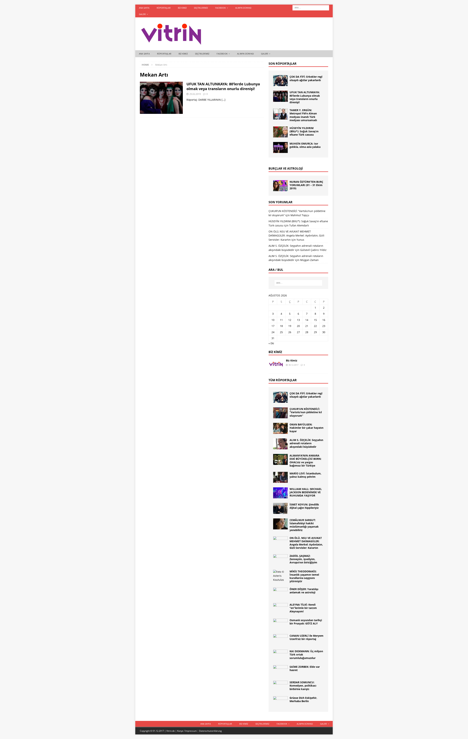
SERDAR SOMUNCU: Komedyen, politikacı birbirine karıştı (303, 686)
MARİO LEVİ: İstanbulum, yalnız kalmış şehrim (305, 475)
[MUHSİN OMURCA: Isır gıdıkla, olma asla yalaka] (280, 147)
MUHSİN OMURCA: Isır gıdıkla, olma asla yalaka (305, 145)
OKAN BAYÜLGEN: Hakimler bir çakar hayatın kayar (306, 428)
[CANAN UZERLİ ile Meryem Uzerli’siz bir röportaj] (280, 639)
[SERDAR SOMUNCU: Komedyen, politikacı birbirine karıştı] (280, 686)
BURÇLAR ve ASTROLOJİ (286, 168)
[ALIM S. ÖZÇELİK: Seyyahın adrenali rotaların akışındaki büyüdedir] (280, 443)
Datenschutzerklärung (210, 730)
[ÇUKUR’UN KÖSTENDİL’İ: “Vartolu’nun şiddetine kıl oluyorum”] (280, 412)
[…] (223, 99)
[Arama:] (310, 7)
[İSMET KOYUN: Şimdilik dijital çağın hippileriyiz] (280, 508)
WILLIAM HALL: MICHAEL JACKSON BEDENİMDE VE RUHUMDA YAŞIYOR (306, 492)
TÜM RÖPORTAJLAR (283, 380)
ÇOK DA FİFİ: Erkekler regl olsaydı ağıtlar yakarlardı (306, 78)
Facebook (220, 7)
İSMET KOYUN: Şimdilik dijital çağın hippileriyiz (304, 506)
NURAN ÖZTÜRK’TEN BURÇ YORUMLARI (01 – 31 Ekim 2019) (306, 185)
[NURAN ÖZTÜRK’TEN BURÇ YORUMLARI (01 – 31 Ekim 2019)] (280, 185)
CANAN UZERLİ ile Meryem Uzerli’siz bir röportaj (306, 637)
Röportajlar (164, 7)
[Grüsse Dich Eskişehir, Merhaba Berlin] (280, 701)
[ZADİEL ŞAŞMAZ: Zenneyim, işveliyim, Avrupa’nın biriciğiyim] (280, 559)
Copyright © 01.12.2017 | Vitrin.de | (158, 730)
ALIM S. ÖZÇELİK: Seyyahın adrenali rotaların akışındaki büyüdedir (306, 443)
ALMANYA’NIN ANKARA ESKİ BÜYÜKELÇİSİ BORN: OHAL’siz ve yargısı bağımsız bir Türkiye (305, 460)
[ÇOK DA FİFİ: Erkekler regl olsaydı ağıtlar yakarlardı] (280, 80)
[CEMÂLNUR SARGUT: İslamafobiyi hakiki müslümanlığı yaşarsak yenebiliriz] (280, 523)
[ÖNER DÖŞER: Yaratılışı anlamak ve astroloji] (280, 593)
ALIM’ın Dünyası (243, 7)
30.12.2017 (293, 364)
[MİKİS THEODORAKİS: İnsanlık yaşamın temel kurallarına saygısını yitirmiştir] (280, 576)
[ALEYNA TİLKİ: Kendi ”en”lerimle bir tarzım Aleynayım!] (280, 608)
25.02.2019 (195, 94)
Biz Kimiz (182, 7)
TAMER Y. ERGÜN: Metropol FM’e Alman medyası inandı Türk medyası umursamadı (303, 115)
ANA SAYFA (144, 7)
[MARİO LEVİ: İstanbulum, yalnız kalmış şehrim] (280, 477)
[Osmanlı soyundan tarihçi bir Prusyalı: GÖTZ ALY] (280, 624)
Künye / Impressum (187, 730)
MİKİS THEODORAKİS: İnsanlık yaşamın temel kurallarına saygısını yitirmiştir (304, 576)
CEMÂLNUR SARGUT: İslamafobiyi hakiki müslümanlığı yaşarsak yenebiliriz (304, 525)
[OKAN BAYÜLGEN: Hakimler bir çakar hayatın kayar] (280, 428)
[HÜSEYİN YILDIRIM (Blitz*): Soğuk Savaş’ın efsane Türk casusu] (280, 131)
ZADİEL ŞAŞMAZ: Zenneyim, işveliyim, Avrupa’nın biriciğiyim (303, 559)
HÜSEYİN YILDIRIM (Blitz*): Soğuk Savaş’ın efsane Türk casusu (304, 131)
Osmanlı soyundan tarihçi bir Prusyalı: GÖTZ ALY (306, 621)
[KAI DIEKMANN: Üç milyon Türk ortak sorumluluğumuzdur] (280, 655)
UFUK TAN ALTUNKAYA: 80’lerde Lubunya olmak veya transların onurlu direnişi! (223, 86)
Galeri (142, 14)
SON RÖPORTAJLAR (283, 64)
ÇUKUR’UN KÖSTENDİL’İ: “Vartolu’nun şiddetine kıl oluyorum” (306, 412)
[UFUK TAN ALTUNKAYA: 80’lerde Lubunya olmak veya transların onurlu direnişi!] (280, 96)
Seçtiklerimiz (201, 7)
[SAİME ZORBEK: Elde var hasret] (280, 670)
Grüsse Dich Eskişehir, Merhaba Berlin (303, 699)
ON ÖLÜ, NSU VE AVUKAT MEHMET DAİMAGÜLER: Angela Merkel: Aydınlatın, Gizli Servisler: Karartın (296, 235)
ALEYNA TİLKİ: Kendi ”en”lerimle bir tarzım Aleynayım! (303, 608)
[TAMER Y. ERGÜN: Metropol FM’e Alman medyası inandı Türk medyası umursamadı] (280, 114)
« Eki (271, 343)
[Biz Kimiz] (276, 364)
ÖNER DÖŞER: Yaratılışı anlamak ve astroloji (304, 590)
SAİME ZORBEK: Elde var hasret (305, 668)
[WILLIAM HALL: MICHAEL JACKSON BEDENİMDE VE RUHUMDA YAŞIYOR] (280, 492)
